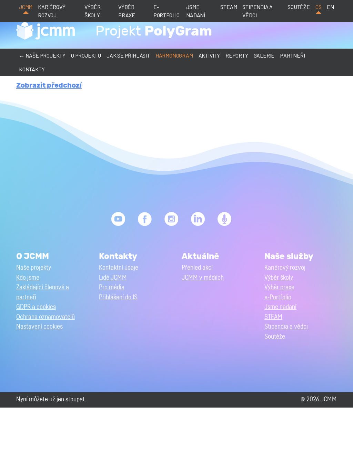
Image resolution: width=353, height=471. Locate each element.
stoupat (75, 399)
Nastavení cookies (39, 326)
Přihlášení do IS (118, 297)
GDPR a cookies (36, 307)
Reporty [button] (236, 55)
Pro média (111, 287)
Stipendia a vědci (257, 10)
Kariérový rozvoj (51, 10)
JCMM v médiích (203, 277)
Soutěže (299, 6)
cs (318, 6)
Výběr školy (92, 10)
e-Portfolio (166, 10)
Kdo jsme (27, 277)
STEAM (228, 6)
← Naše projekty (42, 55)
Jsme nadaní (195, 10)
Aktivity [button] (209, 55)
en (330, 6)
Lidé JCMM (113, 277)
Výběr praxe (126, 10)
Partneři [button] (292, 55)
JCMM (25, 6)
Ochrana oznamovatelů (45, 317)
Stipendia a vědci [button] (286, 326)
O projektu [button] (86, 55)
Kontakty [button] (31, 69)
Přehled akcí (197, 267)
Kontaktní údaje (118, 267)
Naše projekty (33, 267)
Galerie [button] (264, 55)
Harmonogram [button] (174, 55)
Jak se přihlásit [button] (128, 55)
